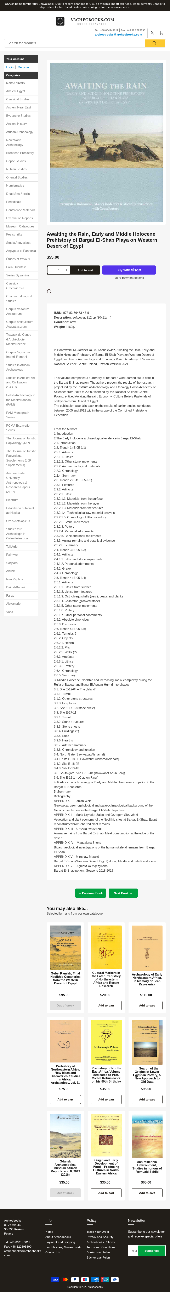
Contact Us (52, 1252)
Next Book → (123, 893)
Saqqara (12, 563)
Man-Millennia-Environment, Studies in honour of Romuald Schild (147, 1166)
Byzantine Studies (18, 115)
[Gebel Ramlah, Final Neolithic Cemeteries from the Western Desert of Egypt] (65, 948)
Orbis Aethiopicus (18, 521)
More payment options (129, 277)
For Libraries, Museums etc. (63, 1247)
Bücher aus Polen (98, 1257)
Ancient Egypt (15, 91)
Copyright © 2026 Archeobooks (85, 1287)
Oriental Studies (17, 177)
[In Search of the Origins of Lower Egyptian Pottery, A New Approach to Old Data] (147, 1042)
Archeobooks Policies (101, 1242)
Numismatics (15, 185)
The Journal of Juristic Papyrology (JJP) (21, 441)
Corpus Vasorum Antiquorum (17, 311)
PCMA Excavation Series (18, 428)
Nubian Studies (16, 169)
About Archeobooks (58, 1236)
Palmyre (12, 554)
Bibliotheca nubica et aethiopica (20, 510)
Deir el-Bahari (15, 587)
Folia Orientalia (16, 267)
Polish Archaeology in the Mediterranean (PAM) (20, 399)
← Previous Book (90, 893)
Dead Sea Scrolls (18, 193)
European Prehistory (20, 153)
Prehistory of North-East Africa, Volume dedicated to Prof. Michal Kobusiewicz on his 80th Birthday (106, 1075)
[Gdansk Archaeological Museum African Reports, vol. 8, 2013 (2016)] (65, 1136)
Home (49, 1231)
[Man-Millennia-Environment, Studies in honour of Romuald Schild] (147, 1136)
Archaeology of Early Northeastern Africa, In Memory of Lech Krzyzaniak (147, 979)
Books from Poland (99, 1252)
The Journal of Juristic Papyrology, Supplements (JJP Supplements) (21, 458)
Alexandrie (13, 603)
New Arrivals (15, 83)
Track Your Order (98, 1231)
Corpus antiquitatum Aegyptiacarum (19, 324)
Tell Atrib (11, 546)
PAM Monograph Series (17, 415)
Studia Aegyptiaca (18, 242)
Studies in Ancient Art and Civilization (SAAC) (20, 382)
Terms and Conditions (101, 1247)
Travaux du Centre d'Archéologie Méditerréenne (18, 339)
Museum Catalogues (20, 226)
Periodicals (13, 201)
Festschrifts (14, 234)
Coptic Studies (16, 161)
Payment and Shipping (60, 1242)
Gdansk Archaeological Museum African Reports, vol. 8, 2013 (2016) (65, 1168)
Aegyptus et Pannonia (21, 250)
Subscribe (151, 1250)
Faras (10, 595)
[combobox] (85, 43)
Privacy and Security (100, 1236)
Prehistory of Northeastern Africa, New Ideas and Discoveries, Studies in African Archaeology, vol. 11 (65, 1074)
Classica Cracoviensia (15, 286)
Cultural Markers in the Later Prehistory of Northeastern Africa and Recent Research (106, 979)
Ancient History (16, 123)
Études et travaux (18, 259)
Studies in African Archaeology (18, 367)
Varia (9, 612)
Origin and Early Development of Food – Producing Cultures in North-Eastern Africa (106, 1167)
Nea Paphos (14, 579)
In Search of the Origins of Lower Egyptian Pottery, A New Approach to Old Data (147, 1075)
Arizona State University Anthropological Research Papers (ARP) (18, 482)
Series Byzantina (17, 275)
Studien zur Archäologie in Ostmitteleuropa (17, 533)
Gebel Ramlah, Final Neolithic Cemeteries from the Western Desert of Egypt (65, 978)
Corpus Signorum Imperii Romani (18, 354)
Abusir (10, 571)
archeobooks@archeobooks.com (118, 34)
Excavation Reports (19, 218)
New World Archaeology (14, 142)
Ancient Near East (18, 107)
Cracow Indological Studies (19, 298)
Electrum (12, 500)
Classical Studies (18, 99)
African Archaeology (19, 132)
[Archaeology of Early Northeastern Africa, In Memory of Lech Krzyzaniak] (147, 948)
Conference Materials (20, 210)
